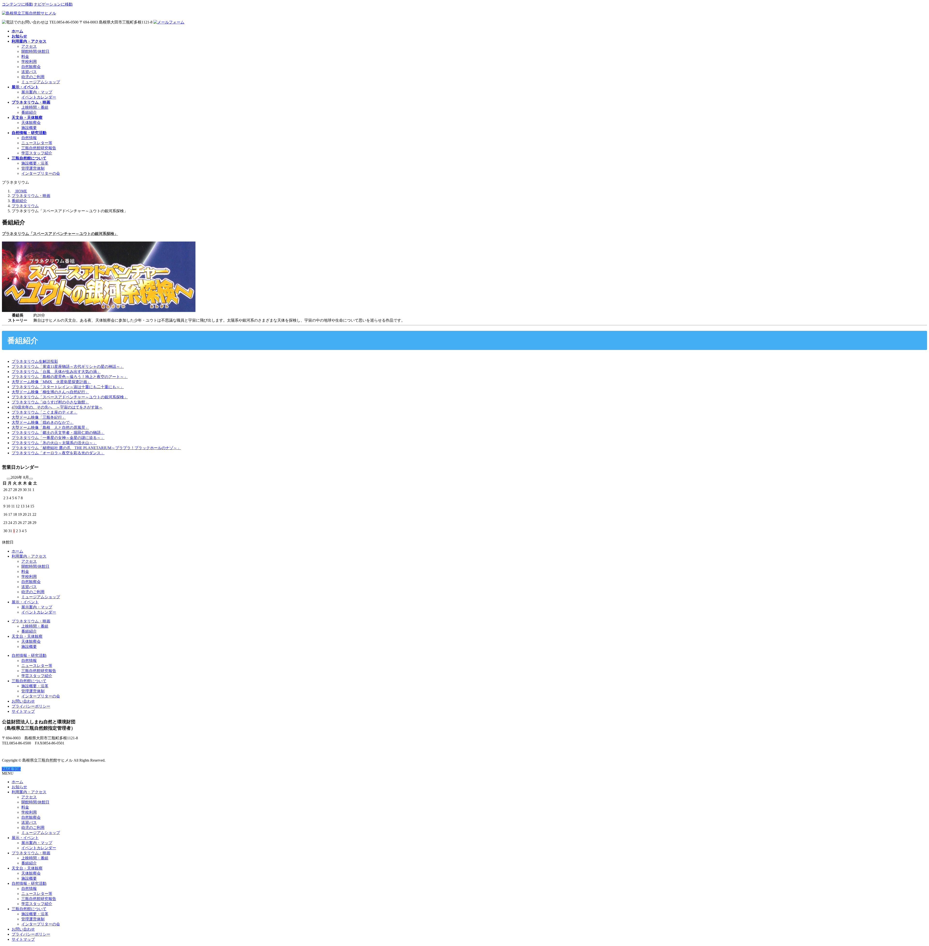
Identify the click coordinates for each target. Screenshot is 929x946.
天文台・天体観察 (27, 636)
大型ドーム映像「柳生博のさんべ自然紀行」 (50, 392)
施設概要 (29, 128)
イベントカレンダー (38, 97)
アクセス (29, 46)
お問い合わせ (23, 701)
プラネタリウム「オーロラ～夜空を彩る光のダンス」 (58, 453)
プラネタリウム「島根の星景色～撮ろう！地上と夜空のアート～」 (70, 377)
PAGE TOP (11, 769)
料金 (25, 56)
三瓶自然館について (29, 681)
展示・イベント (25, 602)
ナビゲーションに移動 (53, 4)
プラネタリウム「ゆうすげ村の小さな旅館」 (50, 402)
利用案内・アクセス (29, 556)
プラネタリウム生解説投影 (35, 361)
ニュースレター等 (36, 143)
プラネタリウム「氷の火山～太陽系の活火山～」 (54, 443)
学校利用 (29, 62)
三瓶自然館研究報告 (38, 148)
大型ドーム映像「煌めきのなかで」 (43, 422)
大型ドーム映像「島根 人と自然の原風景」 (50, 427)
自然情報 (29, 138)
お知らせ (19, 787)
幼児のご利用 (33, 77)
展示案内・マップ (36, 92)
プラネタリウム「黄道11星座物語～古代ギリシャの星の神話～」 (68, 366)
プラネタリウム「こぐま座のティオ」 (44, 412)
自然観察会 (31, 67)
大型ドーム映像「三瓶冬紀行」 (39, 417)
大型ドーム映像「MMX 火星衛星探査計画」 (51, 382)
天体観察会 (31, 123)
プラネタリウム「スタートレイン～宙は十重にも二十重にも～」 (68, 387)
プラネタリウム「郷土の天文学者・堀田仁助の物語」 (58, 433)
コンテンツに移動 (17, 4)
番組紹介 (29, 112)
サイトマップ (23, 711)
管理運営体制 (33, 168)
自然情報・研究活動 (29, 655)
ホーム (17, 551)
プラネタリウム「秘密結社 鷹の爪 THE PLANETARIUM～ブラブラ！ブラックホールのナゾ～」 (96, 448)
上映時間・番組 (34, 107)
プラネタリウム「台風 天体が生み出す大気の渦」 (56, 372)
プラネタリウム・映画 (31, 621)
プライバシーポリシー (31, 706)
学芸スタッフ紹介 (36, 153)
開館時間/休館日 (35, 51)
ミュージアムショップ (40, 82)
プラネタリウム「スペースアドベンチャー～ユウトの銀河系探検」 (60, 234)
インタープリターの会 (40, 173)
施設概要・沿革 (34, 163)
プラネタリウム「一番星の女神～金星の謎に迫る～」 (58, 438)
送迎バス (29, 72)
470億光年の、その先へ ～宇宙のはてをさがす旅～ (57, 407)
